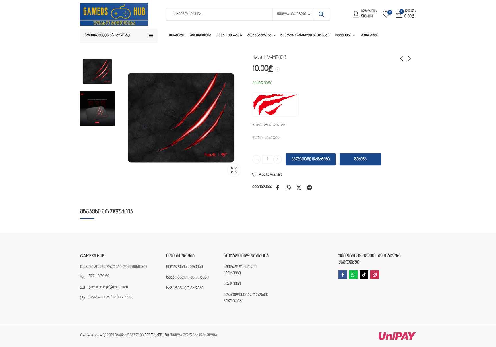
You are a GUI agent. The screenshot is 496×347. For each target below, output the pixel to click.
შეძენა (360, 159)
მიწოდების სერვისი (184, 267)
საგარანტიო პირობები (187, 278)
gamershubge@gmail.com (108, 287)
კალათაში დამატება (311, 159)
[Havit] (275, 105)
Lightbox (234, 170)
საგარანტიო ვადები (185, 288)
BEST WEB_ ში (157, 335)
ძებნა (321, 14)
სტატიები (232, 284)
